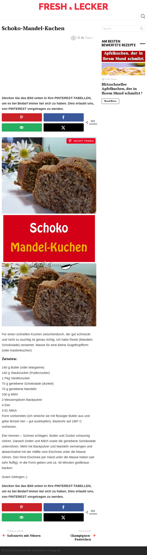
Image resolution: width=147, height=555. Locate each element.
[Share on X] (64, 127)
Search (141, 29)
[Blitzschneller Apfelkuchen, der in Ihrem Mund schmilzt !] (123, 63)
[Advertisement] (49, 69)
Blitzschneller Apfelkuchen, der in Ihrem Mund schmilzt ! (122, 88)
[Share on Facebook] (64, 117)
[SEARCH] (143, 16)
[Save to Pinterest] (22, 117)
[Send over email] (22, 127)
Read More (110, 101)
